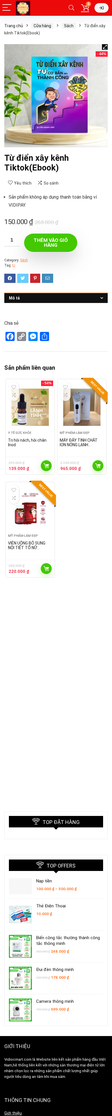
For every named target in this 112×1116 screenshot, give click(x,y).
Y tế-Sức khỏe (19, 433)
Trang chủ (13, 26)
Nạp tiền (44, 881)
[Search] (71, 7)
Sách (69, 26)
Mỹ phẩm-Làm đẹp (75, 433)
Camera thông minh (55, 1001)
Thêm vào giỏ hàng (51, 242)
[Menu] (7, 7)
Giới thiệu (13, 1113)
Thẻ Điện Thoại (51, 906)
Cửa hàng (42, 26)
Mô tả (14, 298)
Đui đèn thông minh (55, 969)
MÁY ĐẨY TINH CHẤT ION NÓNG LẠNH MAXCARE (79, 445)
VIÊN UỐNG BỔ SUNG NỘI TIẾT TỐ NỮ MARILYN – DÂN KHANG (29, 548)
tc (13, 265)
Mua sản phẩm (46, 465)
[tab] (56, 298)
